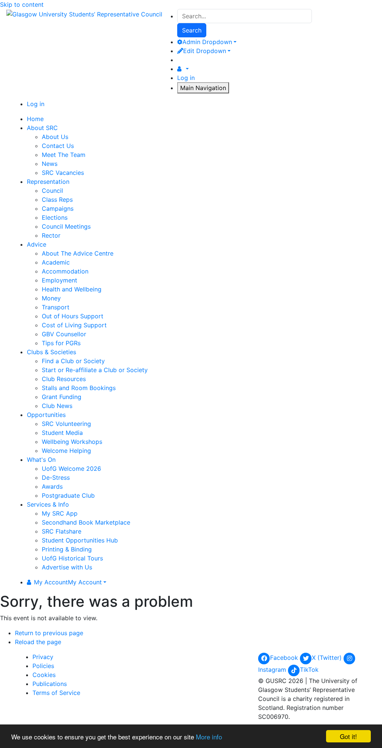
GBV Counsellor (64, 334)
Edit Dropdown (204, 51)
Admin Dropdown (207, 42)
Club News (57, 405)
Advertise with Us (67, 567)
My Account (68, 582)
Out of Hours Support (72, 316)
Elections (55, 217)
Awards (52, 486)
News (49, 163)
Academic (56, 262)
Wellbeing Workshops (72, 441)
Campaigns (57, 208)
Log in (186, 77)
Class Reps (57, 199)
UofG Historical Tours (72, 558)
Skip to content (22, 4)
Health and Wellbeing (71, 289)
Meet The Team (63, 154)
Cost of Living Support (74, 325)
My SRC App (60, 513)
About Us (55, 136)
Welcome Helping (66, 450)
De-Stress (56, 477)
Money (51, 298)
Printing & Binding (67, 549)
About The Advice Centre (77, 253)
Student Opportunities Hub (80, 540)
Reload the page (38, 642)
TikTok (309, 669)
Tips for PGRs (61, 343)
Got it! (348, 736)
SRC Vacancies (63, 172)
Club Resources (64, 379)
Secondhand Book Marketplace (86, 522)
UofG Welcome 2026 (71, 468)
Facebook (285, 657)
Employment (59, 280)
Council (52, 190)
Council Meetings (66, 226)
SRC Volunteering (66, 423)
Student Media (62, 432)
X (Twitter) (328, 657)
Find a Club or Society (73, 361)
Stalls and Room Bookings (79, 388)
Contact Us (58, 145)
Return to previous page (49, 633)
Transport (55, 307)
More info (209, 736)
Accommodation (65, 271)
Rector (51, 235)
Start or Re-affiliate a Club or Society (95, 370)
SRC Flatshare (61, 531)
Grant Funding (61, 397)
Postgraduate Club (68, 495)
